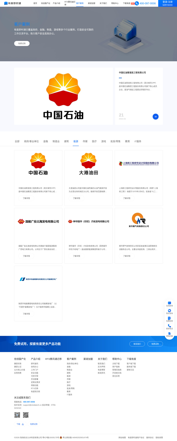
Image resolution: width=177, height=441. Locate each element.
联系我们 (137, 344)
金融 (45, 141)
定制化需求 (35, 382)
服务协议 (150, 437)
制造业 (56, 141)
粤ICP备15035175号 (51, 437)
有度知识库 (35, 391)
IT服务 (137, 141)
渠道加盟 (91, 3)
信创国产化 (45, 3)
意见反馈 (116, 376)
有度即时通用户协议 (136, 437)
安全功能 (34, 373)
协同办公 (34, 367)
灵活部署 (34, 379)
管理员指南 (116, 370)
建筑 (66, 141)
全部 (17, 141)
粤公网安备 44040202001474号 (75, 437)
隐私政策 (159, 437)
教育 (127, 141)
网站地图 (122, 437)
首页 (35, 3)
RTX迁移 (34, 388)
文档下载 (116, 364)
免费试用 (22, 43)
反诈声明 (101, 367)
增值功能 (34, 385)
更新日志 (130, 370)
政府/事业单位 (31, 141)
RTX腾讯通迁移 (70, 3)
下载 (18, 424)
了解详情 (26, 198)
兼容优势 (17, 364)
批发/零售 (116, 141)
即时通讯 (34, 364)
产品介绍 (56, 3)
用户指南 (116, 367)
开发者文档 (116, 373)
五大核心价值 (19, 370)
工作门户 (34, 370)
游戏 (103, 141)
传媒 (85, 141)
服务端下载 (131, 367)
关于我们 (103, 3)
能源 (75, 141)
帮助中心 (115, 3)
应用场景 (17, 373)
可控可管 (34, 376)
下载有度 (126, 3)
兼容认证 (17, 367)
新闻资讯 (101, 373)
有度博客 (101, 370)
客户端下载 (131, 364)
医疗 (94, 141)
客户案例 (79, 3)
